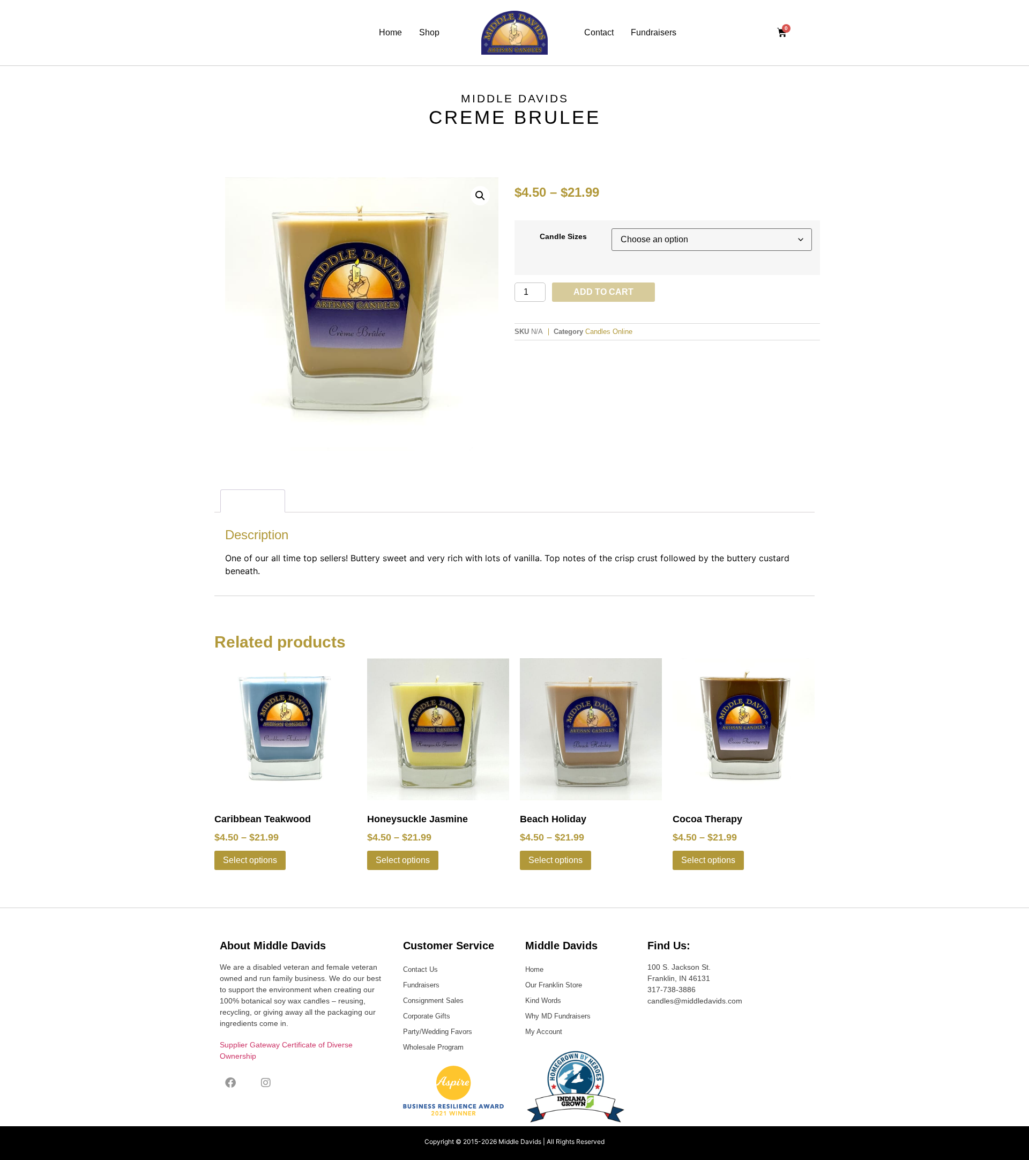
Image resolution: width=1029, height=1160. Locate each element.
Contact (599, 32)
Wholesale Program (433, 1047)
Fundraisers (653, 32)
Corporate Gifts (426, 1016)
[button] (480, 195)
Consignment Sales (433, 1001)
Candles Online (608, 332)
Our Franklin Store (553, 985)
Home (390, 32)
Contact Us (420, 969)
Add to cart (603, 291)
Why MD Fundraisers (558, 1016)
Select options (250, 860)
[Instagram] (266, 1083)
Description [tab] (252, 500)
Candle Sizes (563, 236)
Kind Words (543, 1001)
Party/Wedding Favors (437, 1032)
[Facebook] (230, 1083)
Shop (429, 32)
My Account (543, 1032)
